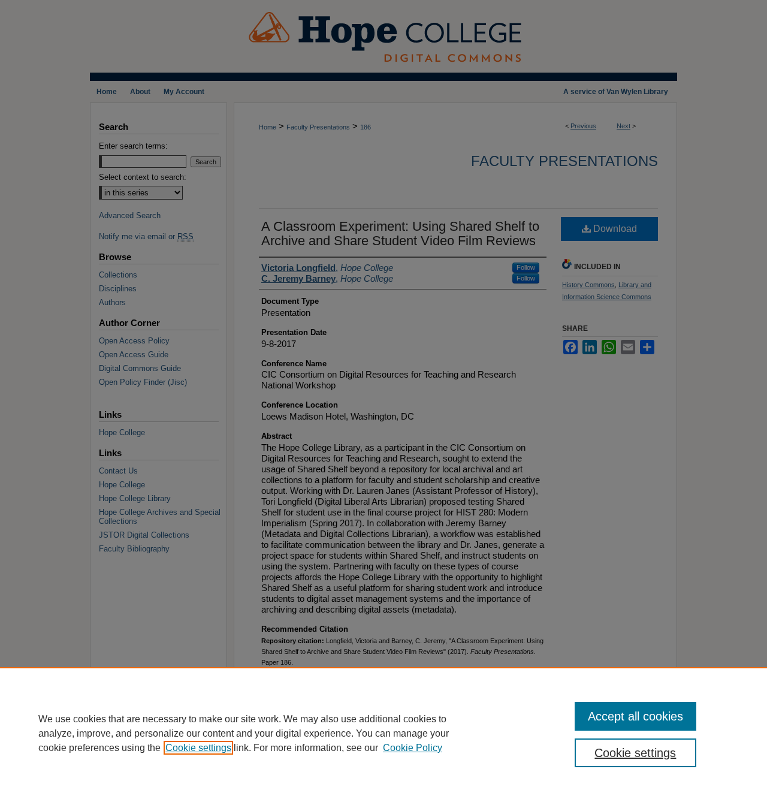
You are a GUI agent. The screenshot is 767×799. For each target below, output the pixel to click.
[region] (383, 733)
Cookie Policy (412, 748)
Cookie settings (198, 748)
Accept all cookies (635, 716)
